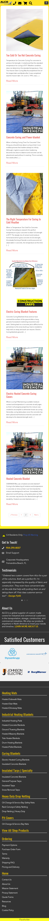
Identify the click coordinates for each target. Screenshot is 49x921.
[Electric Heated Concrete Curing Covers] (24, 349)
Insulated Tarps (8, 786)
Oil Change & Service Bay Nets (15, 824)
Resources (6, 902)
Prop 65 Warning (30, 535)
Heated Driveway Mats (12, 708)
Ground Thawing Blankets (13, 730)
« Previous (13, 515)
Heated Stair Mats (9, 704)
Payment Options (9, 845)
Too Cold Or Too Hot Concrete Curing (23, 55)
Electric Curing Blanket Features (21, 312)
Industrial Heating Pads (12, 721)
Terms (4, 854)
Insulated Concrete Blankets (14, 764)
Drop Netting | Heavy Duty (13, 812)
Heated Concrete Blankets (13, 725)
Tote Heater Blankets (11, 738)
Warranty (6, 858)
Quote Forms (7, 897)
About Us (6, 884)
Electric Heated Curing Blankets (15, 760)
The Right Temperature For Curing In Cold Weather (23, 220)
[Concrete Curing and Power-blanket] (24, 93)
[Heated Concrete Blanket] (24, 434)
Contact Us (6, 880)
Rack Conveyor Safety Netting (15, 807)
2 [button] (24, 600)
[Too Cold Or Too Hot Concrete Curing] (24, 11)
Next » (36, 515)
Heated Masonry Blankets (13, 734)
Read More (12, 81)
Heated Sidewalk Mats (11, 699)
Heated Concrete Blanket (18, 479)
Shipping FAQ (8, 863)
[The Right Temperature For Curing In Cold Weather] (24, 175)
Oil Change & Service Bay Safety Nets (18, 803)
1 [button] (22, 600)
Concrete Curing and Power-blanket (23, 137)
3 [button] (27, 600)
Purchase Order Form (11, 850)
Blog (4, 906)
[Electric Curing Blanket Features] (24, 262)
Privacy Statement (10, 893)
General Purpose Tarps (11, 781)
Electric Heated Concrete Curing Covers (21, 395)
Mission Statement (10, 889)
